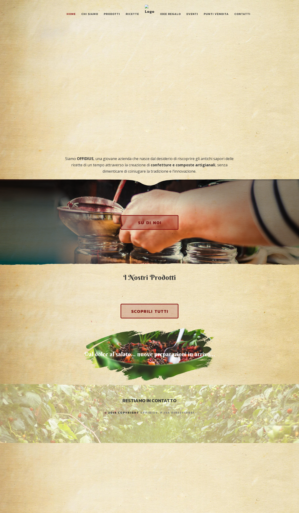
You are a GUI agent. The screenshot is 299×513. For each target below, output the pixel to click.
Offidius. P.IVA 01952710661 (167, 413)
